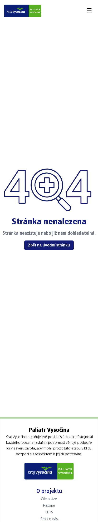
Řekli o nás (49, 519)
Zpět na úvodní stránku (49, 245)
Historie (49, 505)
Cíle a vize (49, 498)
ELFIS (49, 512)
